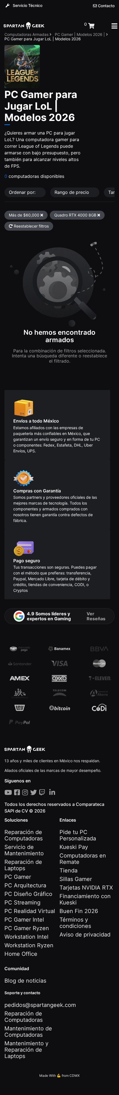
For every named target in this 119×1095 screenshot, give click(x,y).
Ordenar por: (23, 192)
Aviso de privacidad (85, 934)
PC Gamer (17, 877)
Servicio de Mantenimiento (24, 850)
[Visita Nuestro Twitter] (34, 792)
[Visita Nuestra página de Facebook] (18, 792)
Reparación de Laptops (23, 865)
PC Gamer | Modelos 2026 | (80, 34)
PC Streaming (22, 902)
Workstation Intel (26, 936)
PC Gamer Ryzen (26, 928)
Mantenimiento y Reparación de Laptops (26, 1049)
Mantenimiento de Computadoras (28, 1031)
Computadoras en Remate (83, 858)
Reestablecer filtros (31, 226)
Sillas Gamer (76, 879)
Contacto (106, 6)
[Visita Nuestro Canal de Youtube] (9, 792)
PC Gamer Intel (24, 919)
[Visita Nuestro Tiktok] (48, 792)
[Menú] (114, 26)
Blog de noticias (25, 980)
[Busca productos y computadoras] (64, 26)
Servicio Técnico (27, 5)
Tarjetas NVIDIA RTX (86, 887)
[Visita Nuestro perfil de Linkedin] (53, 792)
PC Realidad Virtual (29, 911)
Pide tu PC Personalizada (78, 835)
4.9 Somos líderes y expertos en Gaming (66, 616)
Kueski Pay (74, 847)
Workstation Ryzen (28, 945)
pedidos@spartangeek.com (40, 1005)
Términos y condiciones (75, 922)
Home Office (20, 954)
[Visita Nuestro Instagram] (26, 792)
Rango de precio (72, 192)
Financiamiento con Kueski (85, 899)
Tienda (68, 870)
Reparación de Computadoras (23, 835)
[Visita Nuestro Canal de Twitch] (43, 792)
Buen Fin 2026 (79, 911)
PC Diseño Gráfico (28, 894)
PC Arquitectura (25, 885)
